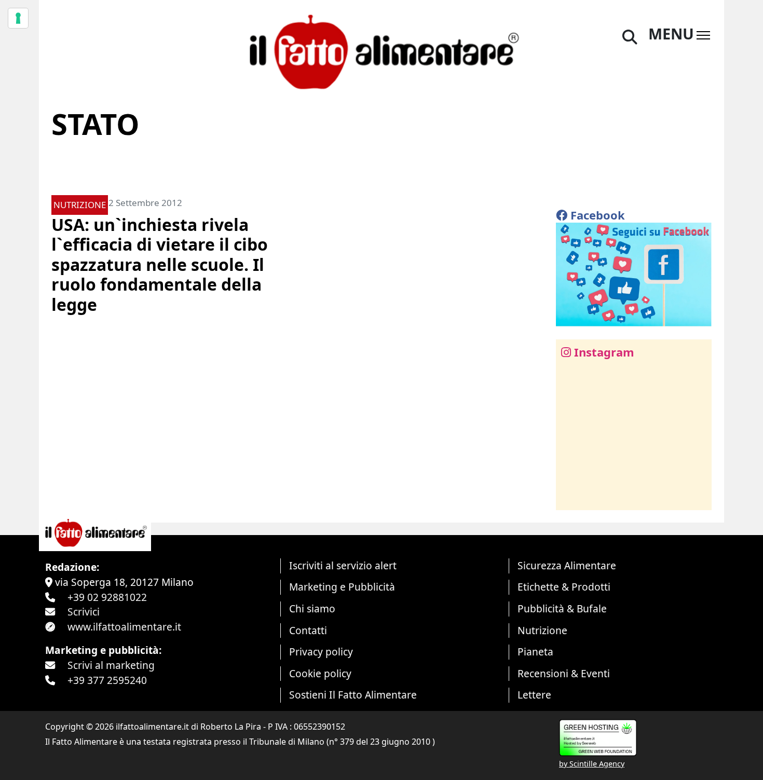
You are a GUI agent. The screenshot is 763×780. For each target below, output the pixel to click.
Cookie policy (320, 673)
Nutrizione (542, 630)
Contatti (308, 630)
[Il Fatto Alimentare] (381, 51)
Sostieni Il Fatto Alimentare (353, 695)
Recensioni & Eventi (563, 673)
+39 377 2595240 (107, 680)
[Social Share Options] (571, 496)
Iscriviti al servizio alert (343, 565)
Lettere (534, 695)
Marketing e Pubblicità (342, 587)
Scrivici (83, 612)
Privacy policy (321, 652)
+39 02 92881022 (107, 597)
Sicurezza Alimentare (566, 565)
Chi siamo (312, 608)
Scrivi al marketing (111, 665)
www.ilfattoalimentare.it (124, 627)
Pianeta (535, 652)
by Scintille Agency (591, 764)
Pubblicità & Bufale (562, 608)
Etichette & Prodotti (563, 587)
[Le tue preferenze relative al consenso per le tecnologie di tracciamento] (18, 18)
